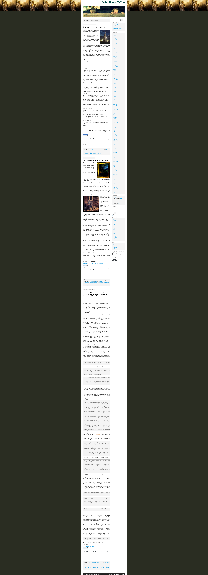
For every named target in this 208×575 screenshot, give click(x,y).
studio (89, 285)
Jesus (101, 566)
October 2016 (115, 139)
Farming (91, 279)
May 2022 (114, 58)
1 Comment (108, 279)
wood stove (92, 285)
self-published (94, 567)
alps (88, 564)
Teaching (114, 236)
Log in (114, 244)
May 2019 (114, 99)
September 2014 (115, 161)
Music (97, 5)
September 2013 (115, 174)
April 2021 (114, 71)
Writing (99, 279)
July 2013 (114, 176)
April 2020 (114, 86)
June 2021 (114, 69)
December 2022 (115, 53)
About (115, 5)
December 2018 (115, 105)
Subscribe (114, 260)
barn (96, 281)
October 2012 (115, 187)
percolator (97, 283)
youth (100, 153)
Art (89, 279)
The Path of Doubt (120, 203)
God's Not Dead (93, 566)
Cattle (101, 281)
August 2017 (115, 126)
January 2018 (115, 119)
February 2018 (115, 118)
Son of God (98, 567)
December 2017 (115, 121)
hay (104, 282)
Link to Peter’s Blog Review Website (88, 546)
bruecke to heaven (99, 564)
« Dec (113, 215)
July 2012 (114, 191)
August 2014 (115, 162)
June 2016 (114, 144)
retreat (107, 283)
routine (91, 153)
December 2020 (115, 75)
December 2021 (115, 65)
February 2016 (115, 149)
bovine (99, 281)
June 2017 (114, 128)
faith (90, 566)
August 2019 (115, 95)
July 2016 (114, 143)
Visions (114, 238)
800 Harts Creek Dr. (91, 281)
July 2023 (114, 47)
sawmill (86, 285)
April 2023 (114, 49)
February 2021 (115, 74)
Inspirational (91, 149)
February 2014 (115, 169)
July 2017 (114, 127)
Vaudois (107, 567)
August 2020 (115, 80)
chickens (86, 282)
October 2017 (115, 123)
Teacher (92, 5)
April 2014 (114, 166)
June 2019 (114, 97)
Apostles (91, 564)
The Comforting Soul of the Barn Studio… (96, 161)
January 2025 (115, 39)
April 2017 (114, 131)
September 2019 (115, 93)
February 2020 (115, 88)
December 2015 (115, 152)
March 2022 (115, 61)
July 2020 (114, 82)
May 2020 (114, 84)
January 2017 (115, 135)
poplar (100, 283)
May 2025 (114, 35)
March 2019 (115, 101)
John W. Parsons (87, 283)
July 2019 (114, 96)
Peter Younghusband (88, 567)
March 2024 (115, 43)
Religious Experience (116, 229)
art (95, 281)
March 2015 (115, 158)
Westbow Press (91, 568)
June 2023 (114, 48)
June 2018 (114, 113)
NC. (88, 153)
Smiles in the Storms (116, 29)
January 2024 (115, 45)
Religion (94, 149)
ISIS (99, 152)
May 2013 (114, 179)
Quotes (110, 5)
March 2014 (115, 167)
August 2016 (115, 141)
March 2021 (115, 73)
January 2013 (115, 184)
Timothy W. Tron (103, 567)
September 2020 (115, 79)
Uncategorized (115, 237)
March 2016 (115, 148)
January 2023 (115, 52)
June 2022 (114, 57)
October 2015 (115, 154)
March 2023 (115, 51)
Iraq (97, 152)
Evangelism (103, 5)
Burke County (93, 150)
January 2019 (115, 104)
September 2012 (115, 188)
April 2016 (114, 147)
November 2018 (115, 106)
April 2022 (114, 60)
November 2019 (115, 92)
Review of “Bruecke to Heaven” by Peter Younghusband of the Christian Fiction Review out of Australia (95, 294)
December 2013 (115, 171)
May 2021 (114, 70)
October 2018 (115, 108)
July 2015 (114, 156)
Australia (94, 564)
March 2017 (115, 132)
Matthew (107, 152)
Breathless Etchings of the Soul (117, 28)
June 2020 (114, 83)
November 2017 (115, 122)
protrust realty (103, 283)
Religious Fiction (98, 562)
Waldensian (86, 568)
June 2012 (114, 192)
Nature (114, 224)
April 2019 (114, 100)
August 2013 (115, 175)
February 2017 (115, 134)
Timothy (85, 24)
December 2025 (115, 34)
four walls (88, 152)
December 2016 (115, 136)
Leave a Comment (107, 562)
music (91, 283)
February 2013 (115, 183)
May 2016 (114, 145)
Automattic (122, 574)
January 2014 (115, 170)
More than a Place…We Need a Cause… (95, 27)
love (104, 152)
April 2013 (114, 180)
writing (95, 285)
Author (86, 5)
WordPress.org (115, 248)
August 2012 (115, 189)
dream (86, 152)
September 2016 (115, 140)
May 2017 (114, 130)
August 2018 (115, 110)
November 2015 (115, 153)
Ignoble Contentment (116, 24)
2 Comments (108, 149)
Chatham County (100, 150)
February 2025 (115, 38)
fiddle (101, 282)
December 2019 (115, 91)
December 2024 (115, 40)
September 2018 (115, 109)
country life (96, 282)
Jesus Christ (102, 152)
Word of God (96, 568)
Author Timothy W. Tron (113, 2)
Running (114, 232)
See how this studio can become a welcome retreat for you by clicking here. (94, 263)
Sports (114, 234)
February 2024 (115, 44)
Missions (86, 153)
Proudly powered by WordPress (112, 574)
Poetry (114, 225)
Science (114, 233)
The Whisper (118, 197)
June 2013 (114, 178)
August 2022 (115, 56)
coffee (89, 282)
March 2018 (115, 117)
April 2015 (114, 157)
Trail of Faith (94, 153)
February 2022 (115, 62)
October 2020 (115, 78)
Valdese (98, 153)
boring (89, 150)
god (91, 152)
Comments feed (115, 247)
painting (94, 283)
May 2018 (114, 114)
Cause (96, 150)
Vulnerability (115, 25)
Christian (103, 564)
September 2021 (115, 66)
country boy (92, 282)
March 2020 (115, 87)
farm (99, 282)
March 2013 (115, 182)
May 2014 (114, 165)
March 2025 (115, 36)
